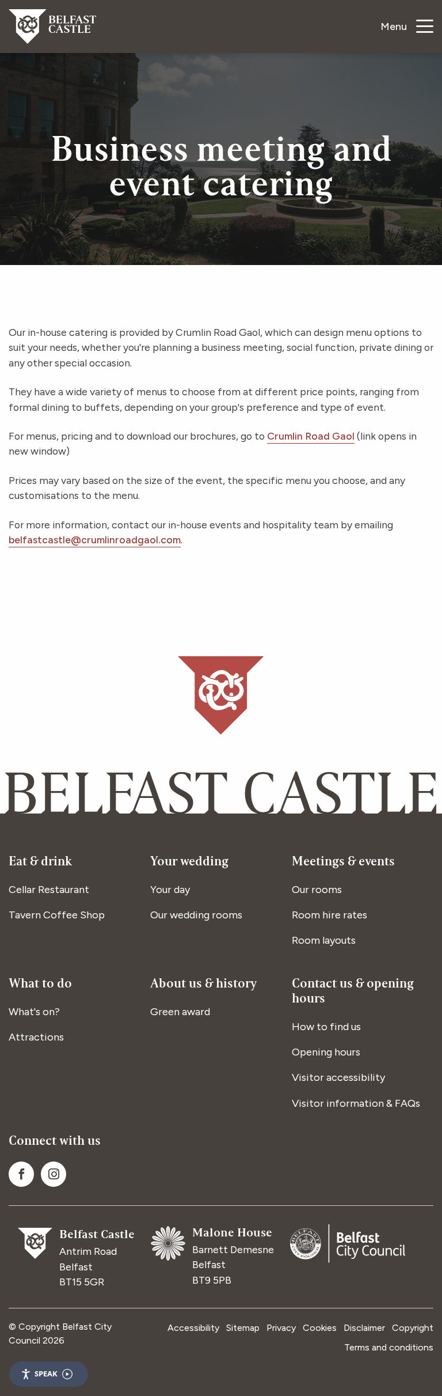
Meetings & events (343, 862)
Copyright (412, 1327)
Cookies (320, 1327)
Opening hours (326, 1052)
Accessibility (193, 1327)
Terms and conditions (388, 1347)
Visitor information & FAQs (356, 1103)
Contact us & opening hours (353, 992)
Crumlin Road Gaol (311, 436)
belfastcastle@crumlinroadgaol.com (95, 540)
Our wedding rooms (196, 915)
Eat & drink (40, 862)
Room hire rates (329, 915)
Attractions (36, 1037)
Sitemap (243, 1327)
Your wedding (189, 862)
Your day (170, 889)
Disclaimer (364, 1327)
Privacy (281, 1327)
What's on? (34, 1011)
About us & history (203, 984)
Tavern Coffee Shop (57, 915)
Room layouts (324, 940)
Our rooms (317, 889)
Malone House (232, 1234)
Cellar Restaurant (49, 889)
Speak (46, 1373)
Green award (180, 1011)
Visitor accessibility (338, 1077)
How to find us (326, 1026)
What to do (40, 984)
